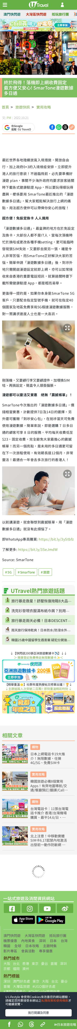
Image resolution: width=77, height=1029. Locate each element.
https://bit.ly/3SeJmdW (38, 549)
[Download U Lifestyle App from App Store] (24, 919)
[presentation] (75, 14)
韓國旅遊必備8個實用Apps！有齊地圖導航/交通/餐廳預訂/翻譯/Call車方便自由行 (49, 785)
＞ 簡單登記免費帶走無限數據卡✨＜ (38, 657)
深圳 (42, 940)
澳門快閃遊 (12, 14)
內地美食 (28, 940)
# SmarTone (26, 572)
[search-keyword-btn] (71, 5)
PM (9, 117)
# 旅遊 (45, 572)
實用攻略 (43, 107)
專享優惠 (46, 950)
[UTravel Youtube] (47, 907)
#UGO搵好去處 (44, 986)
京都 (6, 968)
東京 (35, 963)
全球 (17, 945)
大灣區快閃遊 (36, 14)
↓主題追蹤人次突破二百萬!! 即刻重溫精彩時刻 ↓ (38, 688)
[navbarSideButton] (5, 5)
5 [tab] (35, 30)
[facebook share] (9, 1025)
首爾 (53, 963)
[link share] (72, 127)
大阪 (6, 963)
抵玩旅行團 (60, 14)
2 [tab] (35, 25)
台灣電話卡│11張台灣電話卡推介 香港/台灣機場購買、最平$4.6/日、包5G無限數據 (49, 813)
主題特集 (50, 945)
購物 (35, 747)
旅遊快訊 (22, 107)
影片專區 (10, 950)
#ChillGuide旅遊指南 (44, 991)
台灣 (64, 940)
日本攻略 (32, 945)
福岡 (16, 968)
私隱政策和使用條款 (54, 1000)
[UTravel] (38, 4)
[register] (62, 5)
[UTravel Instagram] (30, 907)
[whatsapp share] (20, 1025)
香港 (25, 963)
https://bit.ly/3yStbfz (56, 539)
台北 (16, 963)
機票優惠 (10, 940)
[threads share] (31, 1025)
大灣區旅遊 (21, 986)
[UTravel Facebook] (12, 907)
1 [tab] (29, 25)
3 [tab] (42, 25)
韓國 (6, 945)
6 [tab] (42, 30)
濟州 (25, 968)
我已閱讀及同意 (38, 1012)
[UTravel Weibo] (65, 907)
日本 (53, 940)
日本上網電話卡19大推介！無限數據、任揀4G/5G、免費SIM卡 (47, 758)
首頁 (5, 107)
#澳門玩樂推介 (14, 991)
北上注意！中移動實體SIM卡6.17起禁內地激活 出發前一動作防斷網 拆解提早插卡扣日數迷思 (48, 840)
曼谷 (44, 963)
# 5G (8, 572)
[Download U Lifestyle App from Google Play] (50, 919)
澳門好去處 (21, 981)
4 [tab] (48, 25)
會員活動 (28, 950)
